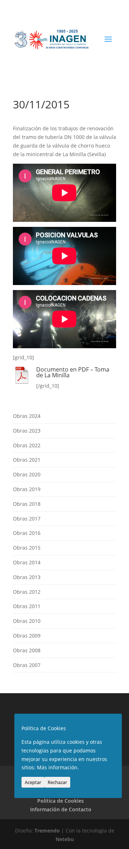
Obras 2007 (26, 665)
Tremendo (47, 830)
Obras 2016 (26, 533)
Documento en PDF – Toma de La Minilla (72, 372)
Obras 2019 (26, 489)
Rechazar (57, 782)
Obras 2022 (26, 445)
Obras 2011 (26, 606)
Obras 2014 (26, 562)
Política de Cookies (60, 800)
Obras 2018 (26, 503)
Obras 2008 (26, 650)
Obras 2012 (26, 591)
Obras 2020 (26, 474)
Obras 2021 (26, 459)
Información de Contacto (60, 809)
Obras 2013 (26, 577)
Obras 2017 (26, 518)
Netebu (65, 839)
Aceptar (33, 782)
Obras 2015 (26, 547)
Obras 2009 (26, 635)
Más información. (58, 767)
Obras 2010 (26, 620)
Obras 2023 (26, 430)
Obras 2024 (26, 415)
